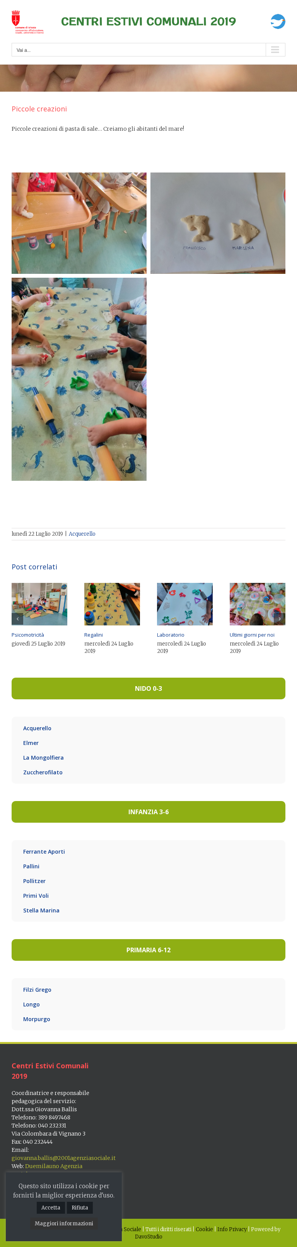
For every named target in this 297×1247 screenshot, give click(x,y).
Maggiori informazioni (64, 1223)
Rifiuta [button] (80, 1207)
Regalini (93, 634)
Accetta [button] (50, 1207)
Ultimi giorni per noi (252, 634)
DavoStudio (148, 1236)
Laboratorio (170, 634)
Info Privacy (232, 1229)
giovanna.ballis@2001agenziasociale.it (64, 1158)
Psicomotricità (28, 634)
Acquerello (82, 534)
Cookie (204, 1229)
